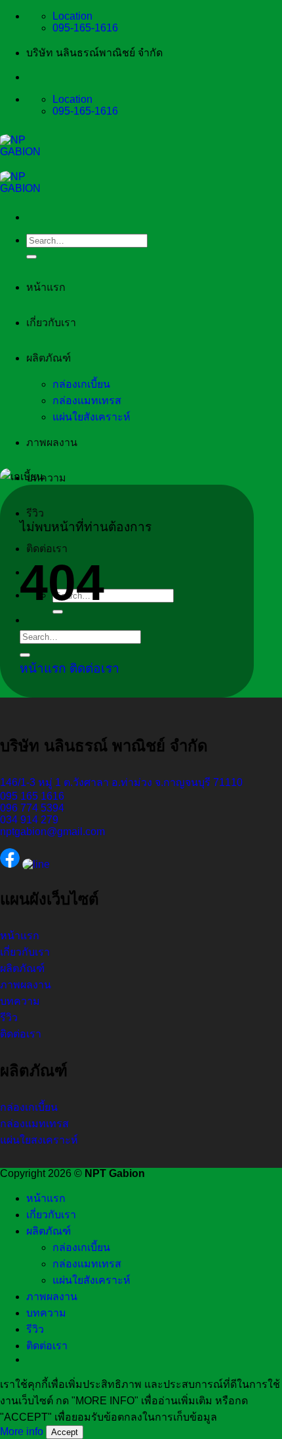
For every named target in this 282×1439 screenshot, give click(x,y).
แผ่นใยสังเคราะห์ (91, 416)
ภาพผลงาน (51, 442)
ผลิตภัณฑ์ (48, 358)
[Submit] (31, 257)
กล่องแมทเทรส (86, 400)
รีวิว (35, 513)
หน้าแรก (46, 287)
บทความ (46, 477)
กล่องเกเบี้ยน (81, 384)
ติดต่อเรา (47, 548)
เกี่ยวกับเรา (51, 322)
